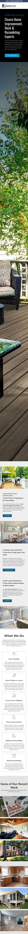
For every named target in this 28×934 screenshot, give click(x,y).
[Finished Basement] (14, 910)
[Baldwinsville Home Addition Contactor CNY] (14, 818)
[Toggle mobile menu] (25, 4)
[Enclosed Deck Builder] (14, 888)
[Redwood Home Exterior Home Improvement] (14, 840)
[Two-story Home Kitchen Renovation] (14, 866)
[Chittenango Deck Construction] (14, 796)
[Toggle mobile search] (22, 4)
